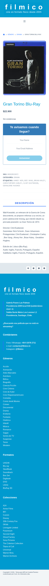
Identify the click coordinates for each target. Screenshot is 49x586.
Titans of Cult (8, 547)
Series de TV (8, 436)
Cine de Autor (9, 392)
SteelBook (7, 469)
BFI (4, 512)
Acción (6, 367)
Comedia (7, 398)
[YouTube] (44, 268)
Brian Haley (39, 180)
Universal (7, 550)
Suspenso (7, 439)
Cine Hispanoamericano (13, 395)
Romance (7, 430)
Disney (6, 518)
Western (6, 445)
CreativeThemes (32, 572)
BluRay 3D (7, 488)
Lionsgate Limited (10, 528)
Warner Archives (10, 556)
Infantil (6, 423)
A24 (4, 506)
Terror (5, 442)
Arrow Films (8, 509)
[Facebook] (28, 268)
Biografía (7, 382)
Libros (5, 485)
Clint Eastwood (30, 183)
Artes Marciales (9, 373)
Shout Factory (9, 537)
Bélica (5, 379)
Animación (7, 370)
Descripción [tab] (24, 203)
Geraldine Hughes (11, 186)
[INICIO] (4, 34)
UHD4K (6, 463)
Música (6, 426)
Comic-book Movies (11, 401)
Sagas (5, 433)
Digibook (7, 479)
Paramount (7, 531)
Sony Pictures (9, 540)
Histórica (6, 420)
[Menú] (24, 21)
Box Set (6, 475)
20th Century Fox (10, 521)
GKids (5, 524)
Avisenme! (24, 158)
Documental (8, 407)
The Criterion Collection (13, 543)
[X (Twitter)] (33, 268)
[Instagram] (39, 268)
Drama (17, 177)
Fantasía (6, 417)
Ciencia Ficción (9, 385)
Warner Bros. (8, 553)
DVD (5, 482)
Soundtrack (8, 472)
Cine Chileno (8, 389)
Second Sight (8, 534)
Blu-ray (6, 466)
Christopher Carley (12, 183)
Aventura (7, 376)
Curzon (6, 515)
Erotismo (6, 414)
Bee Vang (28, 180)
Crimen (6, 404)
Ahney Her (18, 180)
